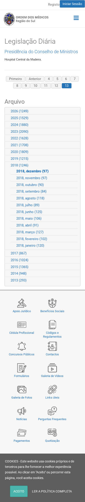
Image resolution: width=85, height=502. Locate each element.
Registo (54, 5)
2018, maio (28, 218)
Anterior (35, 79)
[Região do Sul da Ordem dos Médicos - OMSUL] (26, 19)
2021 (19, 145)
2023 (19, 132)
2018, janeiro (30, 245)
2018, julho (27, 205)
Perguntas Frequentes (52, 419)
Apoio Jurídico (22, 311)
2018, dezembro (32, 171)
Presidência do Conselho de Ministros (41, 51)
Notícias (21, 419)
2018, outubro (30, 185)
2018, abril (27, 225)
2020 (19, 152)
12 (56, 86)
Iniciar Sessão (72, 4)
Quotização (52, 440)
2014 (19, 273)
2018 (19, 165)
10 (35, 86)
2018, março (30, 232)
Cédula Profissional (21, 332)
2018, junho (29, 212)
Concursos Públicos (21, 354)
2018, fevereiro (31, 239)
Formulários (21, 376)
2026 (19, 111)
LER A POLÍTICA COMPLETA (52, 491)
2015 (19, 267)
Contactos (52, 354)
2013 (19, 280)
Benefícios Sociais (52, 311)
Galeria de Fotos (21, 397)
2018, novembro (31, 178)
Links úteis (52, 397)
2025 (19, 118)
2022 (19, 138)
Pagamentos (22, 440)
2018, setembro (31, 191)
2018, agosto (30, 198)
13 (66, 86)
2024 (19, 125)
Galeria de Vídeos (52, 376)
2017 (19, 253)
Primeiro (15, 79)
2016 (19, 260)
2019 (19, 159)
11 (46, 86)
